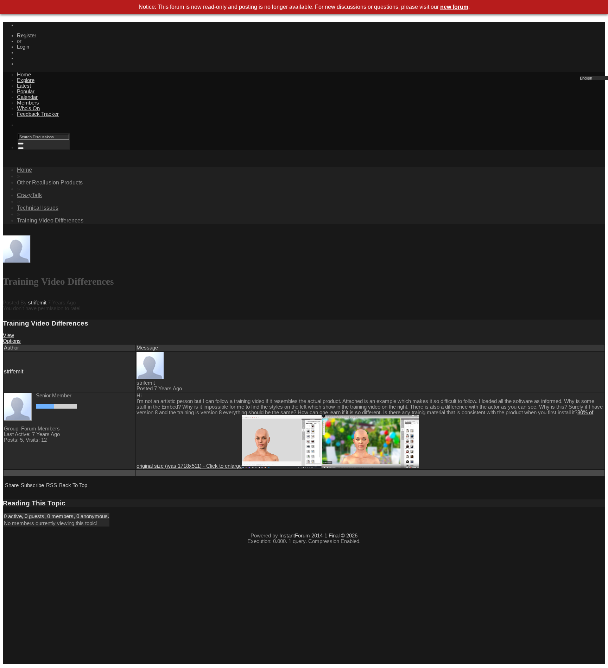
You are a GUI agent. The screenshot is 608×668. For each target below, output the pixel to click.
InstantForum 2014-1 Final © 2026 (318, 535)
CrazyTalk (29, 195)
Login (23, 47)
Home (24, 74)
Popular (25, 91)
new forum (454, 7)
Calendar (27, 97)
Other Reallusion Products (50, 182)
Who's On (28, 108)
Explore (25, 80)
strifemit (37, 302)
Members (28, 103)
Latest (24, 86)
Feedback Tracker (38, 114)
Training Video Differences (50, 220)
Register (26, 35)
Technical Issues (37, 208)
